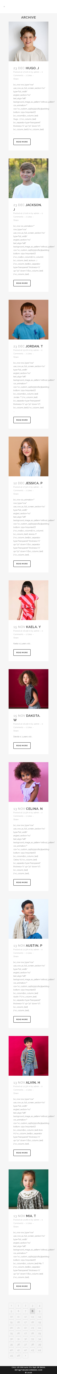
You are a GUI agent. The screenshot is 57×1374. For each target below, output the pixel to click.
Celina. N (34, 809)
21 (18, 1327)
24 (39, 1327)
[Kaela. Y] (28, 600)
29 (39, 1333)
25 (11, 1333)
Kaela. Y (33, 627)
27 (25, 1333)
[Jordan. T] (28, 319)
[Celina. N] (28, 782)
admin (36, 72)
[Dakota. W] (28, 689)
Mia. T (31, 1216)
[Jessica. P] (28, 456)
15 (11, 1322)
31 (18, 1338)
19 (39, 1322)
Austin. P (34, 945)
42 (25, 1350)
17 (25, 1322)
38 (32, 1344)
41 (18, 1350)
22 (25, 1327)
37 (25, 1344)
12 (25, 1316)
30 (11, 1338)
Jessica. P (34, 483)
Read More (22, 142)
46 (18, 1355)
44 (39, 1350)
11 (18, 1316)
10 (11, 1316)
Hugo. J (32, 68)
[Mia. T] (28, 1189)
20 (11, 1327)
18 (32, 1322)
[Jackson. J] (28, 178)
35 (11, 1344)
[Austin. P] (28, 919)
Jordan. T (34, 346)
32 (25, 1338)
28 (32, 1333)
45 (11, 1355)
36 (18, 1344)
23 (32, 1327)
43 (32, 1350)
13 (32, 1316)
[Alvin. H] (28, 1056)
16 (18, 1322)
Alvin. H (33, 1082)
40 (11, 1350)
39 (39, 1344)
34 (39, 1338)
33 (32, 1338)
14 (39, 1316)
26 (18, 1333)
